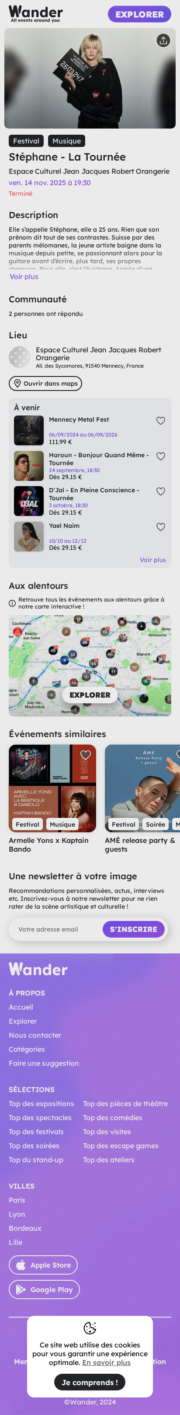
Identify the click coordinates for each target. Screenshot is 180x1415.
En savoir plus (106, 1362)
